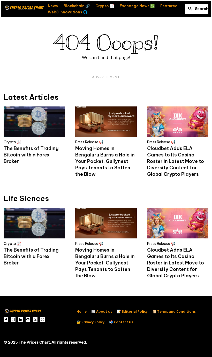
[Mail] (28, 319)
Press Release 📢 (89, 142)
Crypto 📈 (12, 142)
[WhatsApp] (42, 319)
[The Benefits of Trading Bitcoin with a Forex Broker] (34, 121)
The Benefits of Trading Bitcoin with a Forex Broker (31, 154)
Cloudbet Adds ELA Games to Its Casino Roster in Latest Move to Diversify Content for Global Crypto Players (175, 161)
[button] (196, 9)
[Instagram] (13, 319)
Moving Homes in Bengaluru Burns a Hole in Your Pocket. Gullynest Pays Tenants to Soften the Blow (105, 161)
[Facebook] (6, 319)
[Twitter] (35, 319)
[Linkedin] (20, 319)
